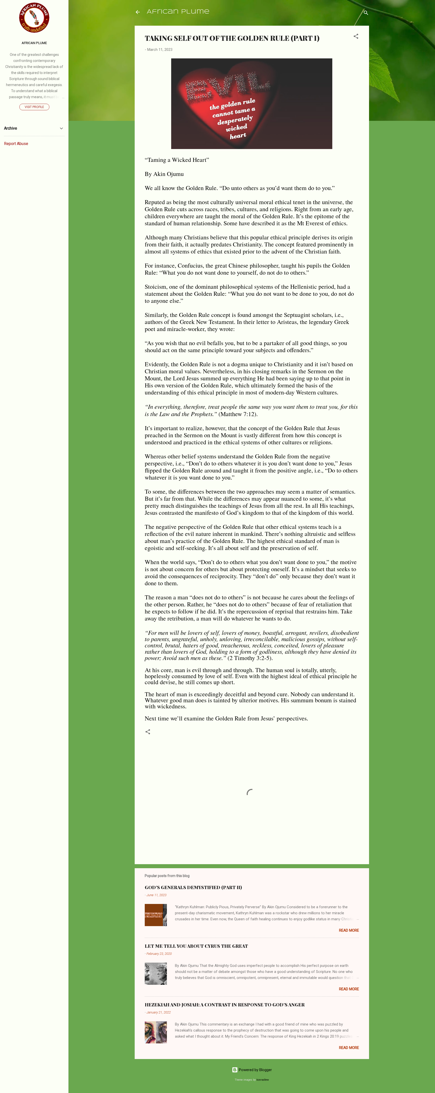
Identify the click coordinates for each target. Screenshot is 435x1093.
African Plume (178, 12)
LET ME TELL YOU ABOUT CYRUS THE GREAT (196, 946)
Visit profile (34, 107)
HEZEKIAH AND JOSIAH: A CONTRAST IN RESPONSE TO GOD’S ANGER (225, 1005)
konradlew (263, 1079)
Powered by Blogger (255, 1070)
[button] (356, 37)
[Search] (366, 13)
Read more (349, 930)
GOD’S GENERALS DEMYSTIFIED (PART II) (193, 887)
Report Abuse (16, 143)
